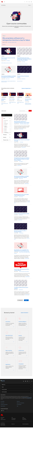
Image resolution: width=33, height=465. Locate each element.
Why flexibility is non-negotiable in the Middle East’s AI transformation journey (21, 250)
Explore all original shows (26, 88)
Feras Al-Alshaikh (25, 252)
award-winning (29, 398)
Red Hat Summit (24, 419)
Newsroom (18, 401)
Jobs (12, 417)
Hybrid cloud (6, 123)
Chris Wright (8, 60)
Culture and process (6, 132)
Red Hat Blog (3, 5)
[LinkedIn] (23, 381)
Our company (2, 401)
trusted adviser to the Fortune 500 (26, 397)
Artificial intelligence (3, 103)
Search (30, 110)
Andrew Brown (23, 78)
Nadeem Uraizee (14, 42)
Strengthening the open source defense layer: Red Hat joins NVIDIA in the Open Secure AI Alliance (21, 159)
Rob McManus (10, 42)
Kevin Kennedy (21, 196)
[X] (29, 381)
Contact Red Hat (14, 418)
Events (23, 417)
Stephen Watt (21, 289)
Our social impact (19, 404)
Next (26, 300)
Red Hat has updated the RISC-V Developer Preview (20, 231)
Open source (3, 44)
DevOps (5, 130)
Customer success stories (4, 404)
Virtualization (21, 364)
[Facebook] (27, 381)
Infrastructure (21, 350)
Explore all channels (24, 312)
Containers (5, 124)
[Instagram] (31, 381)
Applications (8, 364)
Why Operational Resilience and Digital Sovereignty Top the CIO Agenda (21, 177)
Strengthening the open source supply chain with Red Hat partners (21, 195)
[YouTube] (25, 381)
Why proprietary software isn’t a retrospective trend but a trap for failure (21, 122)
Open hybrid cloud (9, 335)
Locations (2, 418)
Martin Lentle (7, 78)
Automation (8, 321)
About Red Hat (2, 417)
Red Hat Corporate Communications (24, 271)
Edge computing (9, 350)
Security (6, 81)
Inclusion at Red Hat (3, 419)
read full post (24, 147)
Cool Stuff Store (13, 419)
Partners (5, 129)
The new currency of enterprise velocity (21, 213)
